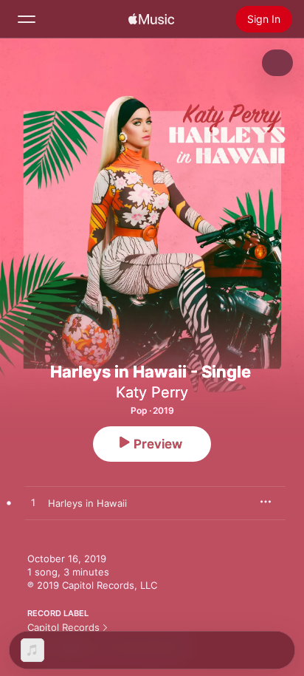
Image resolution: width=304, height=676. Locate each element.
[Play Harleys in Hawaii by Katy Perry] (33, 503)
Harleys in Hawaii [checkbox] (87, 503)
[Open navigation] (26, 19)
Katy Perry (152, 392)
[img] (151, 19)
